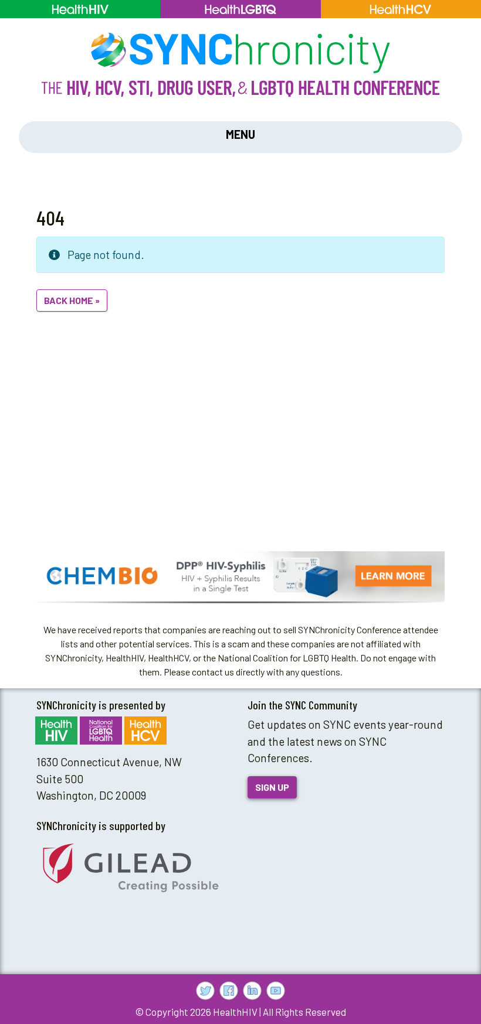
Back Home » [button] (72, 300)
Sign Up (272, 787)
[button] (240, 576)
